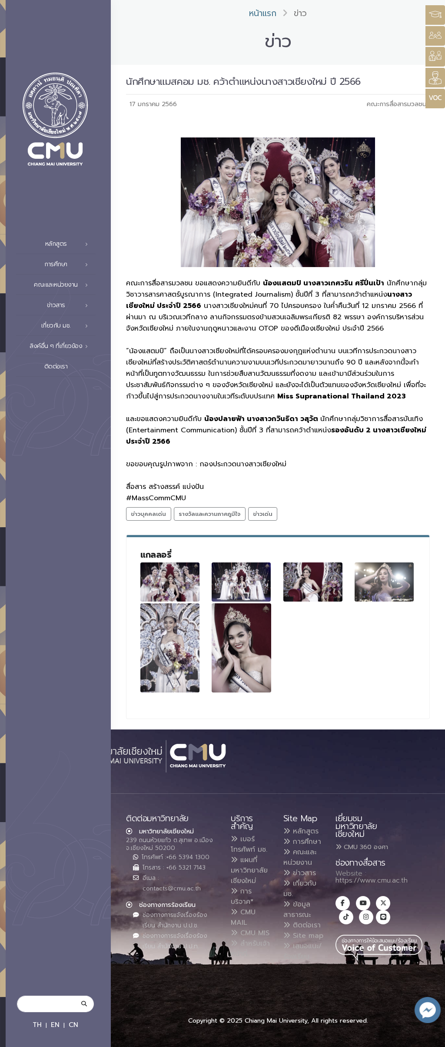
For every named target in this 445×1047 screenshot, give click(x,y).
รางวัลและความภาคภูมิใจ (209, 514)
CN (73, 1025)
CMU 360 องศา (365, 847)
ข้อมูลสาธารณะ (297, 909)
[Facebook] (342, 903)
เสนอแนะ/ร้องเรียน (302, 951)
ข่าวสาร (303, 873)
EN (55, 1025)
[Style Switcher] (435, 36)
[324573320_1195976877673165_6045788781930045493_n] (241, 582)
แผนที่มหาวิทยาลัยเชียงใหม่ (249, 870)
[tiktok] (346, 917)
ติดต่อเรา (56, 366)
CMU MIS (253, 933)
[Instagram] (366, 917)
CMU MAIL (243, 917)
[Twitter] (383, 903)
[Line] (383, 917)
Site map (306, 935)
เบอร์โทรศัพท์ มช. (249, 844)
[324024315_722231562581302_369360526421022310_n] (312, 582)
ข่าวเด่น (262, 514)
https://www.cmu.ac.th (371, 880)
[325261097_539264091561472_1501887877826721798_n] (241, 647)
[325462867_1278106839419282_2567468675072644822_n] (169, 582)
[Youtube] (363, 903)
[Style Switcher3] (435, 15)
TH (37, 1025)
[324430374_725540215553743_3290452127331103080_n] (169, 647)
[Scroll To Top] (430, 1037)
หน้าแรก (262, 13)
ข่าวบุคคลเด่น (148, 514)
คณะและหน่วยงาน (299, 857)
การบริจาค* (242, 896)
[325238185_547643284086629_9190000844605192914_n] (384, 582)
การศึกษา (305, 841)
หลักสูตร (304, 831)
